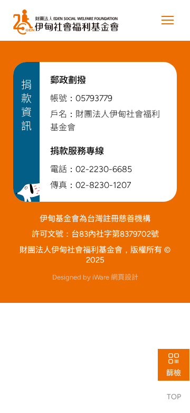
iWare (115, 277)
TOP (174, 396)
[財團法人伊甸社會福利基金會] (66, 22)
